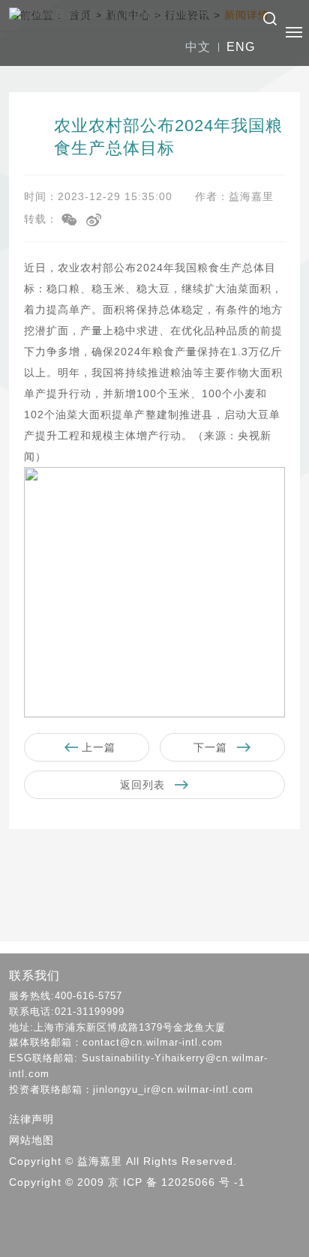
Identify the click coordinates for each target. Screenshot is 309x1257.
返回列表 (144, 785)
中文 (198, 46)
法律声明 (31, 1119)
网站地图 (31, 1140)
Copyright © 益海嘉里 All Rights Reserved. (123, 1161)
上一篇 (97, 747)
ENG (240, 46)
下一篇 (212, 747)
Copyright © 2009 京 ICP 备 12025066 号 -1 (127, 1182)
